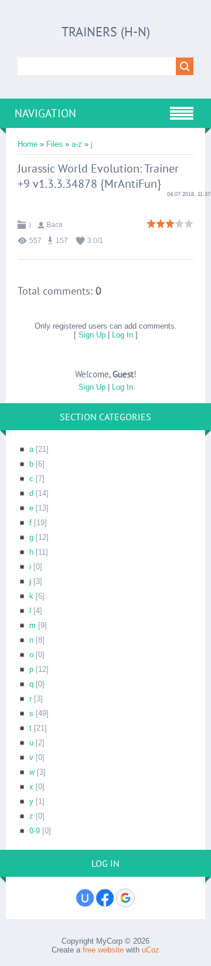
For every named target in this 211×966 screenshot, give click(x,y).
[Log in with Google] (125, 898)
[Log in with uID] (85, 898)
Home (28, 144)
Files (54, 144)
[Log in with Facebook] (105, 898)
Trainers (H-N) (106, 31)
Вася (54, 225)
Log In (122, 334)
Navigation (45, 113)
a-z (77, 144)
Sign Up (92, 334)
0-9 (34, 830)
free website (103, 949)
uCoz (150, 949)
